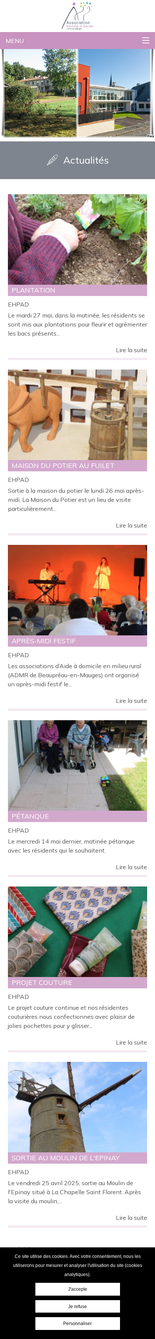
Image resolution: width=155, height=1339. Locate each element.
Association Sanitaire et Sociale (56, 6)
